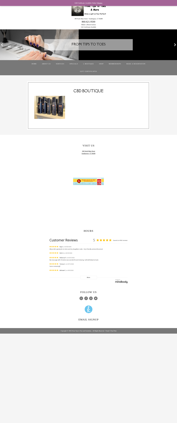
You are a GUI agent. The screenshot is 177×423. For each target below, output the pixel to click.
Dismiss (99, 3)
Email (107, 331)
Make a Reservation (88, 25)
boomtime (88, 331)
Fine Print (113, 331)
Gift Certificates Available (88, 27)
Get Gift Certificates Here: (88, 227)
